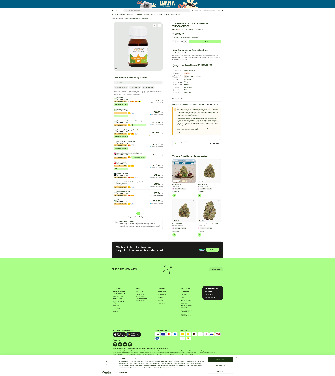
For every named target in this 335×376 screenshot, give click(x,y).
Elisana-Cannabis (122, 173)
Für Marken (209, 294)
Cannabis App (163, 294)
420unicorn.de (121, 200)
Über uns (161, 303)
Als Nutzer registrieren (140, 295)
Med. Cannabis (119, 18)
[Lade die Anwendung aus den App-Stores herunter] (119, 334)
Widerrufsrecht (187, 300)
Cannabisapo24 (122, 109)
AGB (182, 297)
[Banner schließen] (236, 357)
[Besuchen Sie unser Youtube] (125, 344)
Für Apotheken (210, 297)
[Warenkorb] (219, 10)
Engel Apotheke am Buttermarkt (126, 141)
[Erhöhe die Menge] (185, 41)
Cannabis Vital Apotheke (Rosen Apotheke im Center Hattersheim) (130, 182)
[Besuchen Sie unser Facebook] (120, 344)
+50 (203, 249)
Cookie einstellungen (186, 315)
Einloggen (139, 292)
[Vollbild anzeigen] (116, 69)
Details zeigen (122, 372)
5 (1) (175, 29)
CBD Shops (116, 308)
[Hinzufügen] (174, 195)
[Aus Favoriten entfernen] (193, 161)
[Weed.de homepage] (116, 10)
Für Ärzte (208, 292)
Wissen (160, 297)
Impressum (185, 292)
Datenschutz (186, 294)
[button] (203, 10)
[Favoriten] (159, 25)
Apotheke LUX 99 (122, 162)
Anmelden (211, 249)
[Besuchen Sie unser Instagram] (115, 344)
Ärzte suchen (118, 299)
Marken (115, 311)
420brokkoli (120, 97)
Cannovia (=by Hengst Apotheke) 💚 (127, 130)
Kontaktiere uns (216, 269)
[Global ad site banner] (167, 4)
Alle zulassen (220, 359)
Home (113, 18)
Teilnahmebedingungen (187, 306)
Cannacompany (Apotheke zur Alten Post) (129, 121)
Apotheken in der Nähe (119, 302)
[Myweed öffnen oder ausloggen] (222, 10)
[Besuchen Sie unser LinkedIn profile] (130, 344)
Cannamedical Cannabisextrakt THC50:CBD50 (136, 18)
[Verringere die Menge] (174, 41)
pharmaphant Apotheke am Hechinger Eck (129, 153)
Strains (116, 306)
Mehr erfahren (136, 94)
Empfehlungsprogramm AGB (187, 310)
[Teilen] (154, 25)
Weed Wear (162, 292)
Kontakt (161, 300)
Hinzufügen (205, 41)
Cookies (184, 303)
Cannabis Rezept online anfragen (119, 292)
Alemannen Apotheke (123, 191)
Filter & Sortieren (122, 87)
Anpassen (219, 365)
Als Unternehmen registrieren (142, 299)
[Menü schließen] (112, 14)
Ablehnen (220, 371)
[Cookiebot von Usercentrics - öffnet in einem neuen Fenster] (107, 372)
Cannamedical (200, 156)
